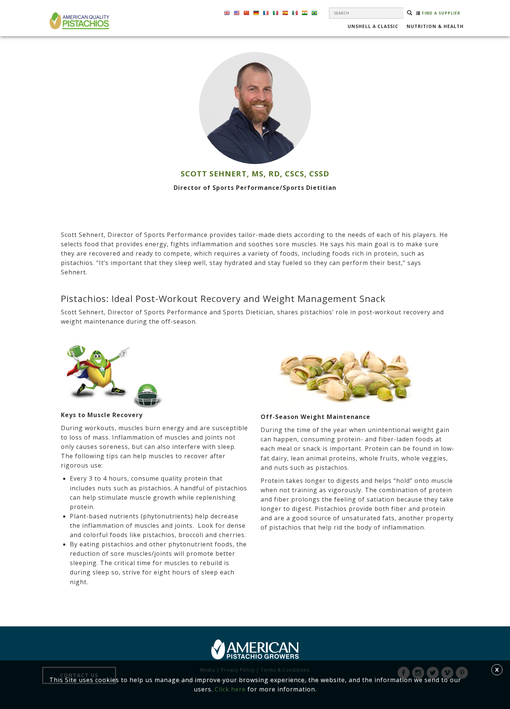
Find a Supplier (440, 13)
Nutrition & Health (435, 27)
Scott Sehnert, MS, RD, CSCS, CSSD (255, 174)
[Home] (78, 20)
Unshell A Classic (373, 27)
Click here (230, 689)
